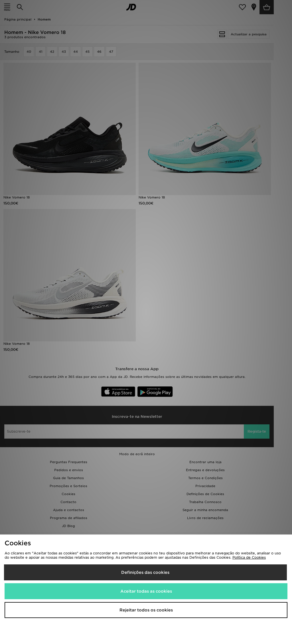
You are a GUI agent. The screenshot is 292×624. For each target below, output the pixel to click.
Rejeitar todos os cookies (146, 610)
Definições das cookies (145, 572)
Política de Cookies (249, 557)
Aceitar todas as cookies (146, 591)
